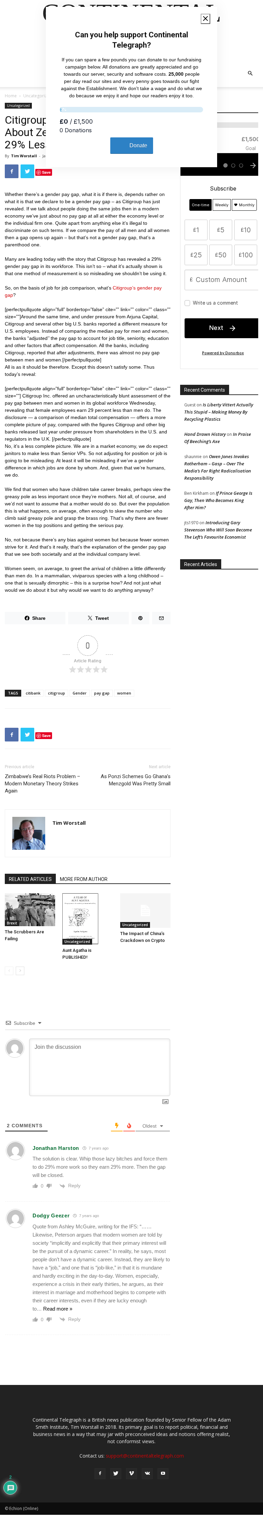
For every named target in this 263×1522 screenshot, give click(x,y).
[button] (250, 73)
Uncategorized (37, 96)
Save (46, 172)
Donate (138, 145)
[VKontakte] (147, 1473)
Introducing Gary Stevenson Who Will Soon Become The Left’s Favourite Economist (218, 529)
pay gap (102, 693)
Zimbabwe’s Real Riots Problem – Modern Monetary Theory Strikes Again (42, 783)
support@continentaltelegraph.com (145, 1455)
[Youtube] (163, 1473)
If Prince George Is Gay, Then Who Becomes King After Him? (218, 500)
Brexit (12, 923)
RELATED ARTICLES (30, 879)
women (124, 693)
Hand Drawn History (205, 434)
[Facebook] (100, 1473)
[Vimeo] (131, 1473)
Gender (80, 693)
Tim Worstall (24, 155)
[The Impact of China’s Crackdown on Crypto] (145, 910)
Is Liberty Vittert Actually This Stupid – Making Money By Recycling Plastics (218, 412)
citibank (33, 693)
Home (11, 96)
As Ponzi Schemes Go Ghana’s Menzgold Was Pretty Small (136, 780)
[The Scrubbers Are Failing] (30, 909)
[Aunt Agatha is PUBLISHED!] (87, 919)
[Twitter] (115, 1473)
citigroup (56, 693)
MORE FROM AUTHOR (84, 879)
